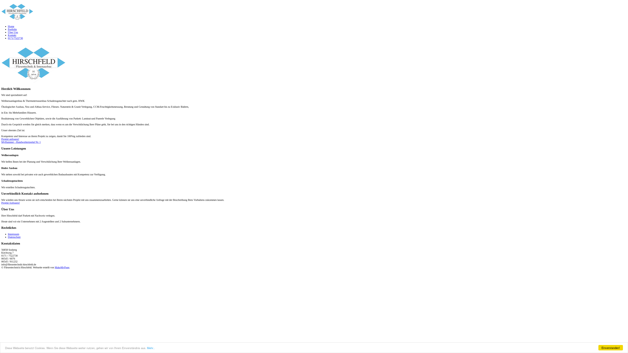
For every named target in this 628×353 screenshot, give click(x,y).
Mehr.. (151, 348)
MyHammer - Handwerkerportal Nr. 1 (21, 142)
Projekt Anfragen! (10, 203)
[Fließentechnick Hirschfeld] (17, 20)
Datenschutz (14, 237)
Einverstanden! (611, 348)
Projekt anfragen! (10, 139)
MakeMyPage (62, 267)
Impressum (13, 234)
